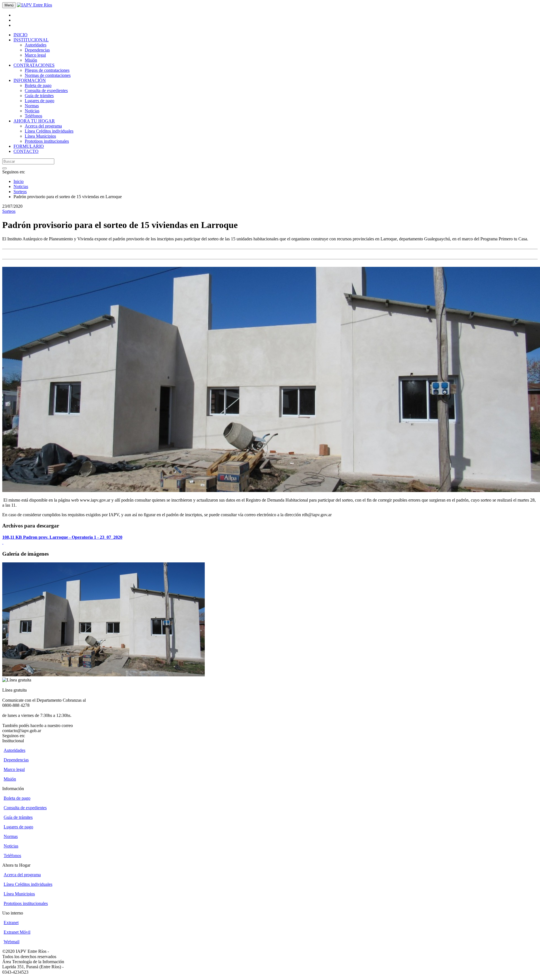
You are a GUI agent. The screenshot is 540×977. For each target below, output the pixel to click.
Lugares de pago (39, 100)
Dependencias (37, 50)
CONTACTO (26, 151)
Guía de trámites (39, 95)
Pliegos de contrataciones (47, 70)
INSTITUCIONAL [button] (31, 39)
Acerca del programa (43, 126)
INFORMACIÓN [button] (30, 80)
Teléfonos (33, 115)
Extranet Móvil (17, 932)
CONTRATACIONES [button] (34, 65)
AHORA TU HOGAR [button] (34, 121)
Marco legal (35, 55)
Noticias (32, 110)
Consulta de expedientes (46, 90)
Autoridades (35, 45)
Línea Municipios (40, 136)
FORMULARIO (29, 146)
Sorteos (20, 191)
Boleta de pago (38, 85)
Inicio (19, 181)
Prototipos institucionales (47, 141)
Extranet (11, 922)
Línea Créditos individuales (49, 131)
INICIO (21, 34)
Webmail (11, 941)
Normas (32, 105)
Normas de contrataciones (48, 75)
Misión (31, 60)
